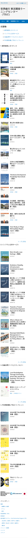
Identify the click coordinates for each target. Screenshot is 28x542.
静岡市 (3, 523)
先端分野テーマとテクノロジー (13, 37)
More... (23, 21)
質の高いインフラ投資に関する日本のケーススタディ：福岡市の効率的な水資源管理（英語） (17, 282)
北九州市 (4, 520)
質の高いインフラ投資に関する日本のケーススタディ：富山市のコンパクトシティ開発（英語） (17, 296)
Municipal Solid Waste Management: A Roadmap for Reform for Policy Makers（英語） (17, 337)
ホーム (3, 21)
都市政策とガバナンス (11, 30)
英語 (11, 63)
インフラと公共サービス (11, 33)
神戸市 (13, 520)
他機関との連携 (5, 506)
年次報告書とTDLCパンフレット (14, 40)
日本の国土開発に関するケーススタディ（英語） (17, 137)
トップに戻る (22, 241)
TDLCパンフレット (16, 477)
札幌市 (17, 520)
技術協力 (3, 516)
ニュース (3, 530)
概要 (8, 21)
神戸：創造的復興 (16, 188)
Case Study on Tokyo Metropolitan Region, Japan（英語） (17, 229)
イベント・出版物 (5, 528)
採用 (2, 511)
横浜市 (3, 525)
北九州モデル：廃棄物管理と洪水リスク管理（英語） (17, 349)
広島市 (12, 523)
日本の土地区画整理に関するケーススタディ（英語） (17, 164)
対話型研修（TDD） (15, 21)
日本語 (11, 73)
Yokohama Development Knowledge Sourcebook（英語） (18, 177)
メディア (3, 532)
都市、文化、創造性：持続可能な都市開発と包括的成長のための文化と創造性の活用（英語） (17, 112)
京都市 (8, 520)
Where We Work (4, 3)
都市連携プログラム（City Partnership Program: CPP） (14, 518)
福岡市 (16, 523)
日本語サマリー (18, 393)
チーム (3, 509)
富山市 (7, 523)
